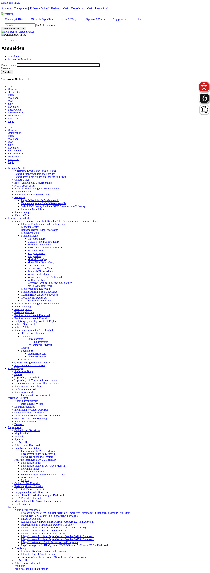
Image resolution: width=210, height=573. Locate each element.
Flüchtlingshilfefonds (25, 421)
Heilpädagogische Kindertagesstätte (39, 229)
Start (10, 86)
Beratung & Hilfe (17, 168)
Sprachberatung (22, 306)
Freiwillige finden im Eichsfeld (37, 456)
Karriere (12, 507)
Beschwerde (14, 109)
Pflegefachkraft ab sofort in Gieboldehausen (43, 530)
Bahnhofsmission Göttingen (28, 448)
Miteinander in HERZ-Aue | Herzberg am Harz (38, 415)
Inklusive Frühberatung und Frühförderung (36, 188)
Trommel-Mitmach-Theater (42, 271)
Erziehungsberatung (24, 312)
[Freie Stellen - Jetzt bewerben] (17, 31)
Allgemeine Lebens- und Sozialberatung (35, 170)
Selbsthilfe (19, 197)
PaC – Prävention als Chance (36, 300)
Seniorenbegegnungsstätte (27, 386)
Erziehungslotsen (23, 309)
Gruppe (25, 347)
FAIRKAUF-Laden (24, 185)
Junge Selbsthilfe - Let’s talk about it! (40, 200)
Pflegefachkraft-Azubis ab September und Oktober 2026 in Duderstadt (57, 536)
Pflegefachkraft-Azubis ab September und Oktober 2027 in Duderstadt (57, 539)
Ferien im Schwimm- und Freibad (45, 247)
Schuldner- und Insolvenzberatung (32, 194)
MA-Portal (13, 97)
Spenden (18, 439)
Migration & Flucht (18, 397)
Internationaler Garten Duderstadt (31, 409)
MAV (11, 100)
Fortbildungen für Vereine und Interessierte (43, 474)
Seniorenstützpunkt (24, 392)
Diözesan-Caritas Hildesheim (45, 8)
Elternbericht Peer (37, 356)
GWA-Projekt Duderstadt (34, 297)
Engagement (14, 427)
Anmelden (13, 56)
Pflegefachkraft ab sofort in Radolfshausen (43, 533)
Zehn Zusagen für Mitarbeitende (31, 568)
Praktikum (19, 565)
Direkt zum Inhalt (10, 2)
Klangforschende (36, 253)
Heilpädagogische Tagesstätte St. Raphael (36, 321)
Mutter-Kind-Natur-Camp (41, 262)
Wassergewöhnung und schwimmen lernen (50, 283)
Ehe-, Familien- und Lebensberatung (33, 182)
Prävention (13, 106)
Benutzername (8, 65)
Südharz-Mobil (22, 215)
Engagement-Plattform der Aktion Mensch (43, 465)
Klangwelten (34, 256)
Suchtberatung (21, 212)
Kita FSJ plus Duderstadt (27, 445)
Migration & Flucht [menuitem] (95, 19)
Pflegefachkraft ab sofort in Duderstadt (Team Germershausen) (53, 527)
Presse (11, 95)
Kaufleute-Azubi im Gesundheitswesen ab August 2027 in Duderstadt (57, 521)
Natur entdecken (36, 265)
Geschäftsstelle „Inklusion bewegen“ (40, 294)
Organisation (14, 92)
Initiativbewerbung (31, 518)
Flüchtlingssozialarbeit (26, 400)
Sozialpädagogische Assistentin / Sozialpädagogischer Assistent (53, 557)
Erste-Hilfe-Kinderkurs (39, 244)
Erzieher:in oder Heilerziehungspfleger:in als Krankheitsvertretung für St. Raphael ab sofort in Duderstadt (75, 512)
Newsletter (20, 436)
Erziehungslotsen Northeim (28, 486)
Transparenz (20, 8)
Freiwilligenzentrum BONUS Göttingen (35, 459)
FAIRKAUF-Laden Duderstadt (30, 489)
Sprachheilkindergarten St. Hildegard (33, 330)
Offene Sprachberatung (33, 333)
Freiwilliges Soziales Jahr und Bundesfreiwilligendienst (49, 515)
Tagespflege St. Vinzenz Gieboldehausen (35, 380)
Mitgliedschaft (21, 433)
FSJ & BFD (20, 442)
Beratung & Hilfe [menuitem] (14, 19)
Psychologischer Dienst (40, 344)
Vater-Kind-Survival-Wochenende (45, 277)
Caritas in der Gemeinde (27, 430)
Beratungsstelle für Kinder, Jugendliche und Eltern (40, 176)
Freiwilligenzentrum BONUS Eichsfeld (34, 451)
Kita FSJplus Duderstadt (27, 563)
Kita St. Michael (22, 327)
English (25, 480)
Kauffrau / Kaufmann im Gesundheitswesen (44, 551)
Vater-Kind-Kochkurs (39, 274)
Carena (18, 374)
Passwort (6, 68)
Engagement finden (31, 462)
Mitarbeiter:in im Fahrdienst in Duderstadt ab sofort (47, 524)
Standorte (6, 8)
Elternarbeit (27, 350)
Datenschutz (14, 115)
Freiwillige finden (30, 468)
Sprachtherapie (35, 339)
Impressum (13, 118)
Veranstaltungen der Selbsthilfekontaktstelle (43, 203)
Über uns (12, 89)
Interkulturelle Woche (32, 403)
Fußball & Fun (35, 250)
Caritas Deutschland (73, 8)
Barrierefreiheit (15, 112)
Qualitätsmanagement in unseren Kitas (34, 362)
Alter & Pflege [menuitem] (69, 19)
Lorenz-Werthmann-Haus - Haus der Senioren (38, 383)
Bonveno (19, 424)
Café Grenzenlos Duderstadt (29, 412)
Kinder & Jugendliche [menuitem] (42, 19)
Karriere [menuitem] (138, 19)
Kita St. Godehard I (24, 324)
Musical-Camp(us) (37, 259)
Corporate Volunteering (33, 471)
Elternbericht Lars (37, 353)
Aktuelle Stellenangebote (27, 509)
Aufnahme (26, 359)
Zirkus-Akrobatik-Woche (41, 285)
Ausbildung (20, 548)
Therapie (25, 336)
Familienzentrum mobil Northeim (31, 318)
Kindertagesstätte (30, 226)
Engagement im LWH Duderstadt (31, 492)
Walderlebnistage (36, 280)
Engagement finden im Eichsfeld (38, 453)
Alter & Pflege (15, 368)
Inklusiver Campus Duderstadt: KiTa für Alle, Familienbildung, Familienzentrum (56, 221)
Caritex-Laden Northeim (27, 483)
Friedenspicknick (23, 504)
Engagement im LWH (25, 389)
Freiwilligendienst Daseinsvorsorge (32, 395)
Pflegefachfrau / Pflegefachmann (38, 554)
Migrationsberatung (24, 406)
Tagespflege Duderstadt (26, 377)
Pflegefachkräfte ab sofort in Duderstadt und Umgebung (50, 542)
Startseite (12, 40)
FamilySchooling (30, 232)
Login (11, 121)
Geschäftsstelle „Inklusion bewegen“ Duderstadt (39, 495)
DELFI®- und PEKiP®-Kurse (43, 241)
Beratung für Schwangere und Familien (34, 173)
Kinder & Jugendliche (19, 218)
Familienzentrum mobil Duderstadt (39, 291)
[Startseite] (7, 13)
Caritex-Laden (21, 179)
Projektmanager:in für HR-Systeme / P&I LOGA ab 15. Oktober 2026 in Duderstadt (64, 545)
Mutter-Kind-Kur (23, 191)
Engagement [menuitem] (119, 19)
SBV (10, 103)
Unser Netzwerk (29, 477)
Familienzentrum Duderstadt (35, 288)
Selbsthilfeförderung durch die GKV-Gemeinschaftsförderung (53, 206)
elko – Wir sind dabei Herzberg (30, 418)
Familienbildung (29, 235)
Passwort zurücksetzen (19, 59)
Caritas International (97, 8)
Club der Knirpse (36, 238)
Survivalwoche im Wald (40, 268)
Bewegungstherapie (38, 341)
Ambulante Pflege (23, 371)
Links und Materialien (32, 209)
